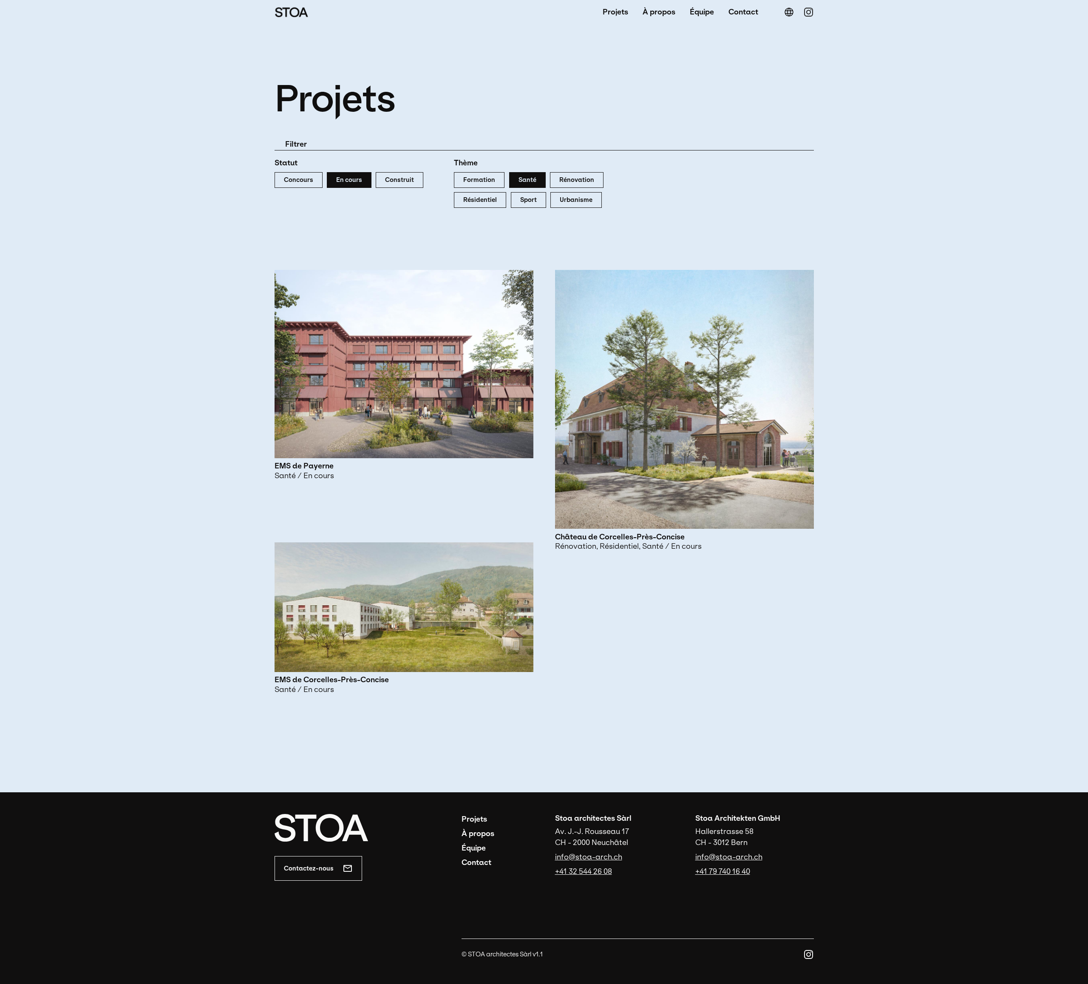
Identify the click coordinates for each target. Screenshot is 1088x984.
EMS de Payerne (304, 466)
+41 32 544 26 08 (583, 871)
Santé (527, 179)
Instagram (808, 12)
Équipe (702, 12)
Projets (615, 12)
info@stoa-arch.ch (588, 857)
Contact (743, 12)
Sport (528, 199)
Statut (286, 163)
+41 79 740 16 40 (722, 871)
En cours (349, 179)
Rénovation (576, 179)
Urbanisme (576, 199)
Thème (466, 163)
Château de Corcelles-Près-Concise (620, 537)
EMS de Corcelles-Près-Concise (332, 679)
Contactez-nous (309, 868)
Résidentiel (480, 199)
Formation (479, 179)
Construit (399, 179)
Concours (298, 179)
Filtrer (296, 144)
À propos (659, 12)
